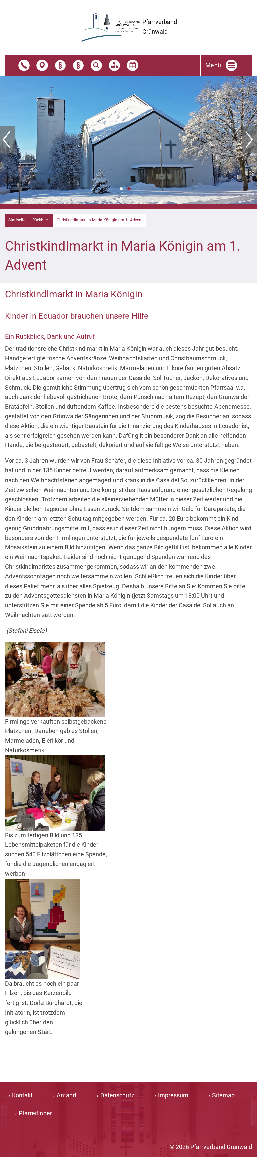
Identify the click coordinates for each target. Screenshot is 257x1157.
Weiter (249, 139)
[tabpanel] (128, 140)
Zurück (7, 139)
